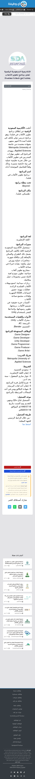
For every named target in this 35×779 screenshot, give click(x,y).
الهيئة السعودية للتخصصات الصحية (16, 636)
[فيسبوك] (21, 772)
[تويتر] (14, 772)
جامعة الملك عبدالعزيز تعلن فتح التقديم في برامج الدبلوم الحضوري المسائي (14, 574)
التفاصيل (7, 494)
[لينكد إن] (17, 776)
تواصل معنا (17, 738)
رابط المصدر (17, 467)
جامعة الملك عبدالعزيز (17, 578)
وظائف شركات (17, 698)
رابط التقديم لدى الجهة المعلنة (17, 471)
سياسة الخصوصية (17, 745)
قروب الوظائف (17, 731)
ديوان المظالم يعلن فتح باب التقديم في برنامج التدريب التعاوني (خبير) (15, 586)
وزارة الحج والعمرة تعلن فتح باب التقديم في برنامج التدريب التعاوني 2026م (14, 609)
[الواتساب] (24, 776)
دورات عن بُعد (17, 712)
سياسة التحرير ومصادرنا (17, 716)
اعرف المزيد (24, 482)
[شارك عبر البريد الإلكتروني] (20, 507)
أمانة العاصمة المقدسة (17, 648)
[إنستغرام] (11, 772)
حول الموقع (17, 735)
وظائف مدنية (17, 691)
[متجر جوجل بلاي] (11, 776)
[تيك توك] (24, 772)
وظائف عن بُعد (17, 701)
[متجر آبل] (14, 776)
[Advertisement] (17, 33)
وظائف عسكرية (17, 694)
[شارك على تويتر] (25, 507)
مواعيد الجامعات (17, 709)
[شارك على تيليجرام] (9, 507)
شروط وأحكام (17, 742)
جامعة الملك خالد (18, 624)
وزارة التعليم (19, 601)
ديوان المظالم (19, 589)
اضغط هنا (26, 424)
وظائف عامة (17, 706)
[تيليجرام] (21, 776)
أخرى (29, 86)
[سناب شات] (17, 772)
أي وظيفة (19, 767)
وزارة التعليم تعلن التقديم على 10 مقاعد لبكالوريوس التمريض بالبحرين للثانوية (14, 597)
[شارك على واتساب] (14, 507)
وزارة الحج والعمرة (18, 613)
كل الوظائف (17, 720)
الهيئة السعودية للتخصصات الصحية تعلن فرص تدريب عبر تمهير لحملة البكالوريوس (15, 632)
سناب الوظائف (17, 727)
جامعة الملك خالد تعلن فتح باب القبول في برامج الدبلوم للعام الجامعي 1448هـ (14, 621)
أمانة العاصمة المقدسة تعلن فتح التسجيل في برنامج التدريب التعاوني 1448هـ (13, 644)
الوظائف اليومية (17, 724)
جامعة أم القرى (19, 565)
